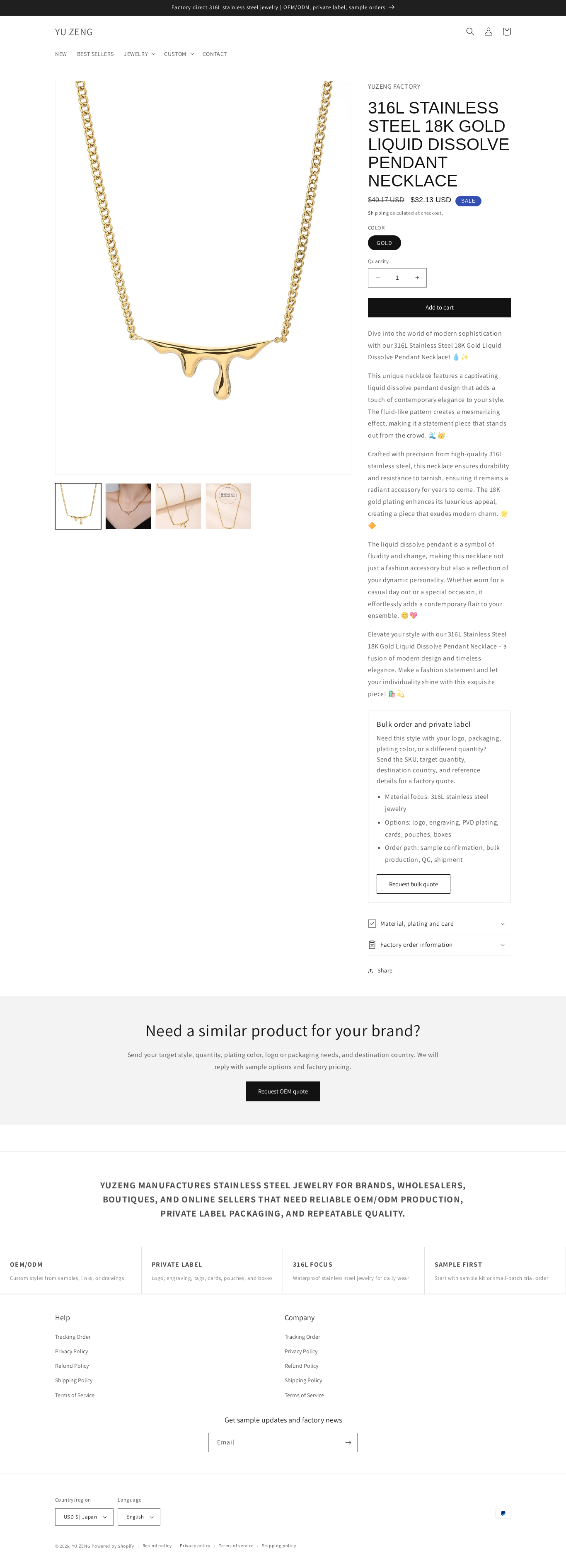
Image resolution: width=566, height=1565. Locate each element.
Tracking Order (73, 1336)
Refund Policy (72, 1365)
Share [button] (385, 970)
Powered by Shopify (113, 1546)
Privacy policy (195, 1545)
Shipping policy (279, 1545)
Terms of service (236, 1545)
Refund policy (157, 1545)
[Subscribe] (348, 1442)
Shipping (378, 213)
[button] (139, 53)
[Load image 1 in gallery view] (78, 506)
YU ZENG (81, 1546)
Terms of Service (74, 1395)
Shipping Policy (73, 1380)
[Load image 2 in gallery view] (128, 506)
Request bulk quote (413, 884)
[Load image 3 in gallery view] (178, 506)
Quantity (378, 261)
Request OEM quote (283, 1091)
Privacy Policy (71, 1351)
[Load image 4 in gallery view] (229, 506)
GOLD (384, 243)
